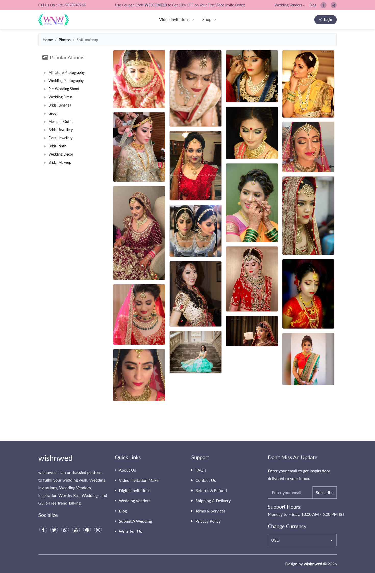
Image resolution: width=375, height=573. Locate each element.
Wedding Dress (60, 97)
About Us (127, 469)
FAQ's (200, 469)
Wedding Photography (66, 80)
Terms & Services (210, 510)
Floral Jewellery (60, 138)
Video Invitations (174, 19)
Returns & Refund (211, 490)
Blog (312, 5)
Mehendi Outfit (60, 121)
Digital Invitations (135, 490)
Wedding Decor (60, 154)
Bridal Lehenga (59, 105)
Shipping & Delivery (213, 500)
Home (48, 39)
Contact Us (205, 480)
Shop (206, 19)
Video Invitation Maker (139, 480)
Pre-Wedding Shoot (63, 89)
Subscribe (324, 492)
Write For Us (130, 531)
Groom (53, 113)
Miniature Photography (66, 72)
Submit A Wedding (135, 521)
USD (275, 539)
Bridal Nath (57, 146)
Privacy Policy (208, 521)
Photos (65, 39)
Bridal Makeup (59, 162)
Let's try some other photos (224, 423)
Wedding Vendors (288, 5)
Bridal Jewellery (60, 129)
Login (328, 19)
